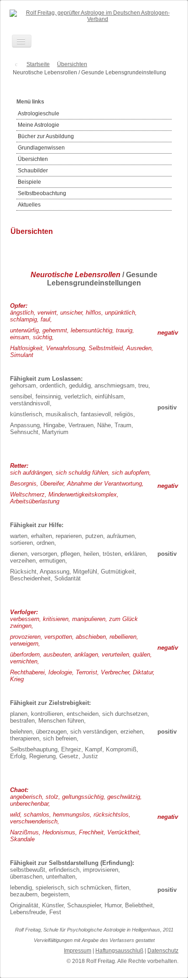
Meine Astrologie (38, 125)
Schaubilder (33, 170)
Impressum (77, 950)
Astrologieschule (38, 113)
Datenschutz (162, 950)
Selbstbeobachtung (42, 193)
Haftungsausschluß (119, 950)
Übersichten (33, 159)
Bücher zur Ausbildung (46, 136)
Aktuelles (29, 205)
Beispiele (29, 182)
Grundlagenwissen (41, 148)
